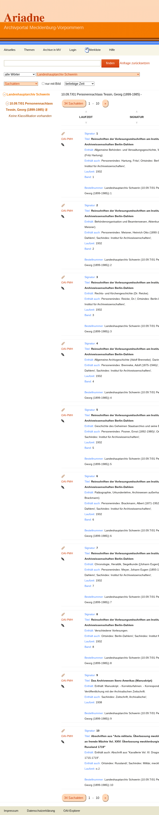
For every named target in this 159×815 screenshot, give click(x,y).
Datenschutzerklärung (41, 810)
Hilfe (112, 49)
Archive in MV (52, 49)
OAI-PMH (67, 138)
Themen (29, 49)
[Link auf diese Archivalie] (63, 144)
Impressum (11, 810)
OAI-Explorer (71, 810)
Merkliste (95, 49)
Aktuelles (10, 49)
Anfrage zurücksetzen (135, 63)
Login (72, 49)
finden (110, 63)
